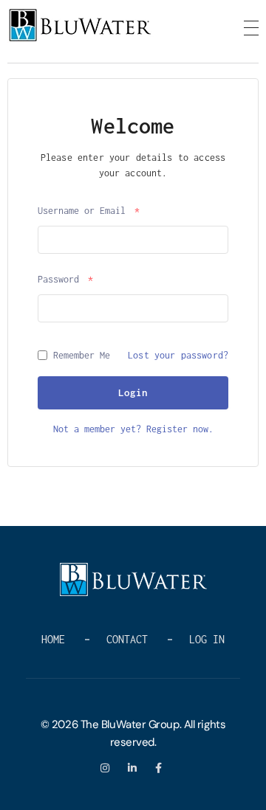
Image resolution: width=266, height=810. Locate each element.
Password (65, 279)
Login (133, 392)
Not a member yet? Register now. (133, 429)
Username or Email (89, 210)
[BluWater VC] (81, 25)
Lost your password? (178, 355)
